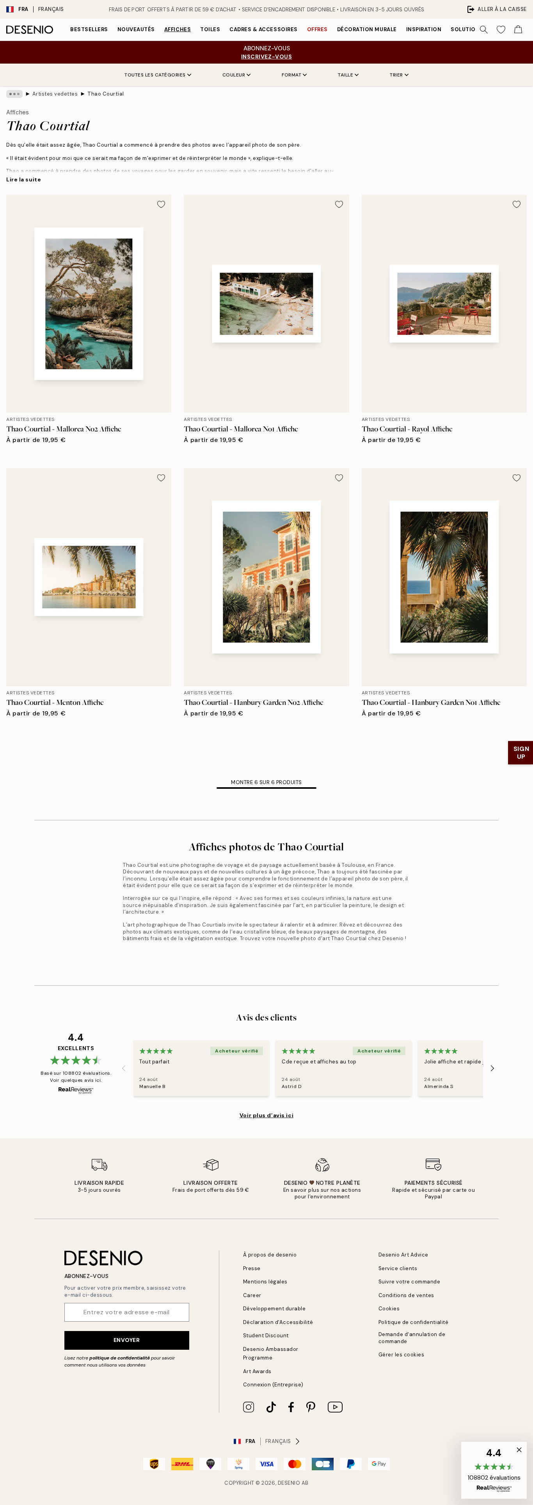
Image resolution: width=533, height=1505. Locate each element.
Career (252, 1295)
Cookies (389, 1308)
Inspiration (424, 29)
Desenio (289, 1483)
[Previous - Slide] (123, 1068)
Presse (252, 1268)
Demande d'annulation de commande (412, 1337)
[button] (494, 1470)
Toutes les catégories (155, 75)
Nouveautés (136, 29)
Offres (317, 29)
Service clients (398, 1268)
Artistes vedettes (55, 94)
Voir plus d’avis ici (266, 1115)
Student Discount (266, 1335)
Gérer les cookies (401, 1354)
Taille (345, 75)
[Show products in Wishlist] (501, 29)
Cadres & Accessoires (263, 29)
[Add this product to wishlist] (161, 204)
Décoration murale (367, 29)
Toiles (210, 29)
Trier (396, 75)
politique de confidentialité (119, 1358)
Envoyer (127, 1339)
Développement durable (274, 1308)
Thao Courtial (105, 94)
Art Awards (257, 1371)
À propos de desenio (270, 1254)
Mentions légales (265, 1281)
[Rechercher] (483, 30)
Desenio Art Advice (403, 1254)
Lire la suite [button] (23, 179)
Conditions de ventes (406, 1295)
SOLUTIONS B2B (473, 29)
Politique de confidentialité (413, 1322)
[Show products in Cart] (518, 29)
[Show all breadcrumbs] (14, 94)
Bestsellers (89, 29)
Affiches (177, 29)
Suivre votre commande (409, 1281)
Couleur (233, 75)
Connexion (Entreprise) (273, 1384)
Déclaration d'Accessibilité (278, 1322)
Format (291, 75)
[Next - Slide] (492, 1068)
